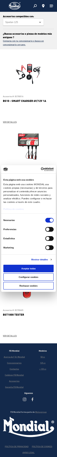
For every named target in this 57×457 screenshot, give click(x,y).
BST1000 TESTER (13, 314)
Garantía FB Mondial (14, 387)
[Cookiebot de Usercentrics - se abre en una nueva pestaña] (41, 169)
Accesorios (14, 381)
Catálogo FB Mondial (14, 375)
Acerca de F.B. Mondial (14, 357)
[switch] (49, 229)
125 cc (43, 363)
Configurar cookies (28, 277)
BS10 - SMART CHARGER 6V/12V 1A (24, 100)
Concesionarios (14, 363)
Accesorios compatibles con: (18, 16)
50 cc (42, 357)
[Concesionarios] (43, 6)
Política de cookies (13, 209)
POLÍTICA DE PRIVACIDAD (16, 446)
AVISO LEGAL (29, 452)
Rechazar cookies (28, 285)
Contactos (14, 369)
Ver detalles (10, 122)
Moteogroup (41, 412)
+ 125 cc (42, 369)
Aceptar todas (28, 268)
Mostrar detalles (39, 259)
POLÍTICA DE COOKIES (42, 446)
